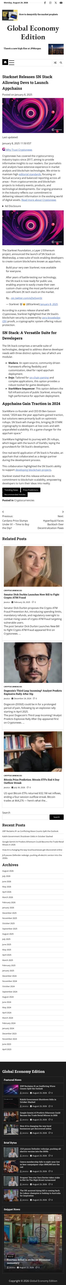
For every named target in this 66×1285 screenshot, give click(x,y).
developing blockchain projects (33, 470)
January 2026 (8, 907)
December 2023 (9, 1033)
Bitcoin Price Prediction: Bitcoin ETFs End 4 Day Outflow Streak (31, 781)
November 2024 (9, 981)
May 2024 (6, 1007)
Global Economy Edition (33, 32)
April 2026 (6, 891)
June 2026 (6, 881)
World (10, 1256)
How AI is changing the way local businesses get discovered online (32, 849)
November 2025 (9, 918)
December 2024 (9, 976)
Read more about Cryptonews (38, 200)
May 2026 (6, 886)
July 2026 (6, 876)
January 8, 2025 (49, 304)
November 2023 (9, 1039)
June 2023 (6, 1044)
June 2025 (6, 944)
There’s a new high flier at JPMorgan (22, 48)
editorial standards (30, 174)
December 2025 (9, 913)
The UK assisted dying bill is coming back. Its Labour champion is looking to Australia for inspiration (40, 1193)
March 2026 (7, 897)
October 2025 (8, 923)
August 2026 (8, 871)
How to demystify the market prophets (38, 14)
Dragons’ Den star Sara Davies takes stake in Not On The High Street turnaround (40, 1178)
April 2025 (6, 954)
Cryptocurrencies (24, 500)
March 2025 (7, 960)
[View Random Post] (55, 63)
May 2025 (6, 949)
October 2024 (8, 986)
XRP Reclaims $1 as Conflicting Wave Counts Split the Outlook (30, 831)
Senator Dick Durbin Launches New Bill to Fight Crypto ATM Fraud (31, 596)
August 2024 (8, 996)
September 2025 (9, 928)
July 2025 (6, 939)
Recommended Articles (14, 494)
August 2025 (8, 933)
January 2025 (8, 970)
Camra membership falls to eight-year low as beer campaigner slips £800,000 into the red (40, 1164)
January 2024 (8, 1028)
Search (6, 812)
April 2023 (6, 1049)
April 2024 (6, 1012)
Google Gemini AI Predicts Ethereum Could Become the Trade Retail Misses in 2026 (40, 1114)
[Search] (61, 63)
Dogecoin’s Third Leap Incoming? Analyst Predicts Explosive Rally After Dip (33, 692)
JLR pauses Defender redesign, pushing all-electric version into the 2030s (40, 1150)
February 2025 (8, 965)
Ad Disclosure (13, 206)
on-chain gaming (39, 377)
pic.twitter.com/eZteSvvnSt (26, 298)
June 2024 (6, 1002)
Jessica (7, 602)
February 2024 (8, 1023)
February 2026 (8, 902)
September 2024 (9, 991)
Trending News (11, 490)
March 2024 (7, 1017)
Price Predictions (30, 490)
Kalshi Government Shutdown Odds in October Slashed (27, 836)
